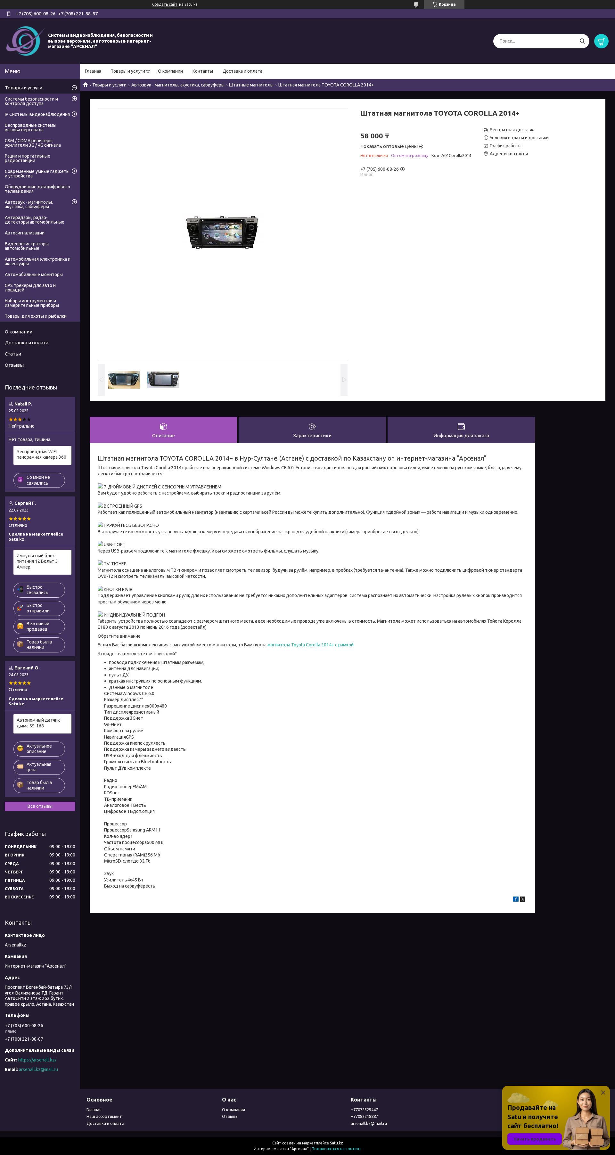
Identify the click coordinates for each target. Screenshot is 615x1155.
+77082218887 (364, 1116)
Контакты (203, 71)
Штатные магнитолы (251, 84)
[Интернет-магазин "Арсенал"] (25, 40)
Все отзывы (40, 806)
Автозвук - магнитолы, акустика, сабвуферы (178, 84)
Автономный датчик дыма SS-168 (38, 722)
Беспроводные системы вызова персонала (30, 127)
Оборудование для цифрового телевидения (37, 189)
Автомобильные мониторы (34, 274)
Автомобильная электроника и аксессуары (37, 261)
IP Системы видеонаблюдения (37, 114)
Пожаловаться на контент (336, 1149)
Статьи (13, 353)
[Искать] (582, 41)
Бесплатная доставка (513, 129)
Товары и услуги (128, 71)
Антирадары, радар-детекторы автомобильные (34, 220)
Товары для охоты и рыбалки (36, 316)
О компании (170, 71)
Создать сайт (164, 4)
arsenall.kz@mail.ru (38, 1069)
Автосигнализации (25, 232)
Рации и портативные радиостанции (27, 158)
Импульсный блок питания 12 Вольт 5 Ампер (37, 561)
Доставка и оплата (242, 71)
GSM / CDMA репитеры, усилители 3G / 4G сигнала (33, 143)
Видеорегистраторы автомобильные (27, 246)
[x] (522, 900)
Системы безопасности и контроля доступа (31, 101)
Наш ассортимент (104, 1116)
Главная (93, 71)
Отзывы (14, 365)
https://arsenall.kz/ (37, 1059)
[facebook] (516, 900)
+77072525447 (364, 1109)
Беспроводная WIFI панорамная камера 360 (41, 454)
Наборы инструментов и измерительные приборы (32, 303)
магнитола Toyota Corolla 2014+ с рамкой (310, 644)
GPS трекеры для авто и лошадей (30, 287)
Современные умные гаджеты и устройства (37, 173)
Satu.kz (336, 1143)
